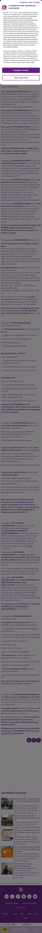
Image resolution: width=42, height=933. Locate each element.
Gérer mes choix (21, 77)
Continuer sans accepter (30, 2)
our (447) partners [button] (13, 12)
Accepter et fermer (21, 70)
